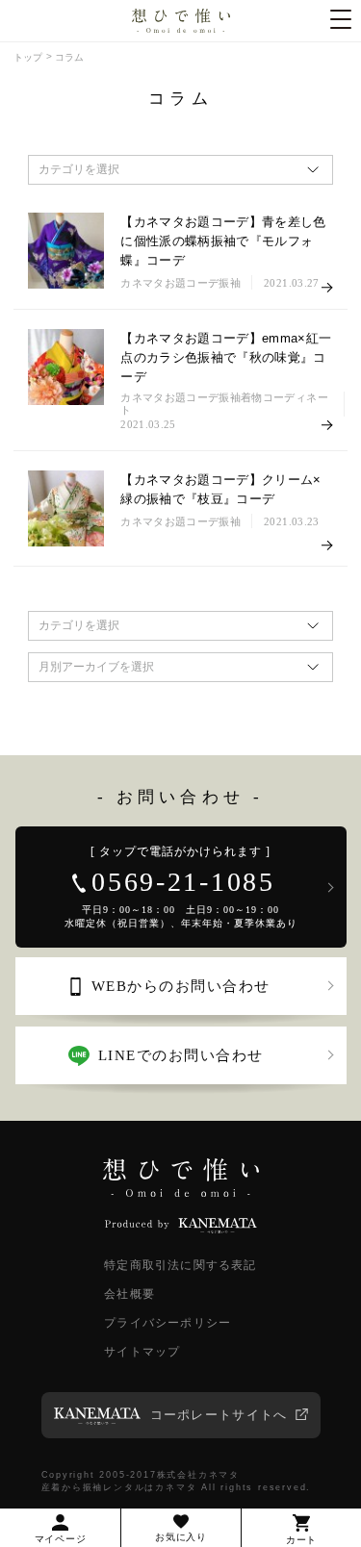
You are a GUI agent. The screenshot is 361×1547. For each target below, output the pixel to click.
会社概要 (129, 1294)
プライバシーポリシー (167, 1323)
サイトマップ (142, 1351)
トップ (27, 57)
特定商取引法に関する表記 (180, 1265)
